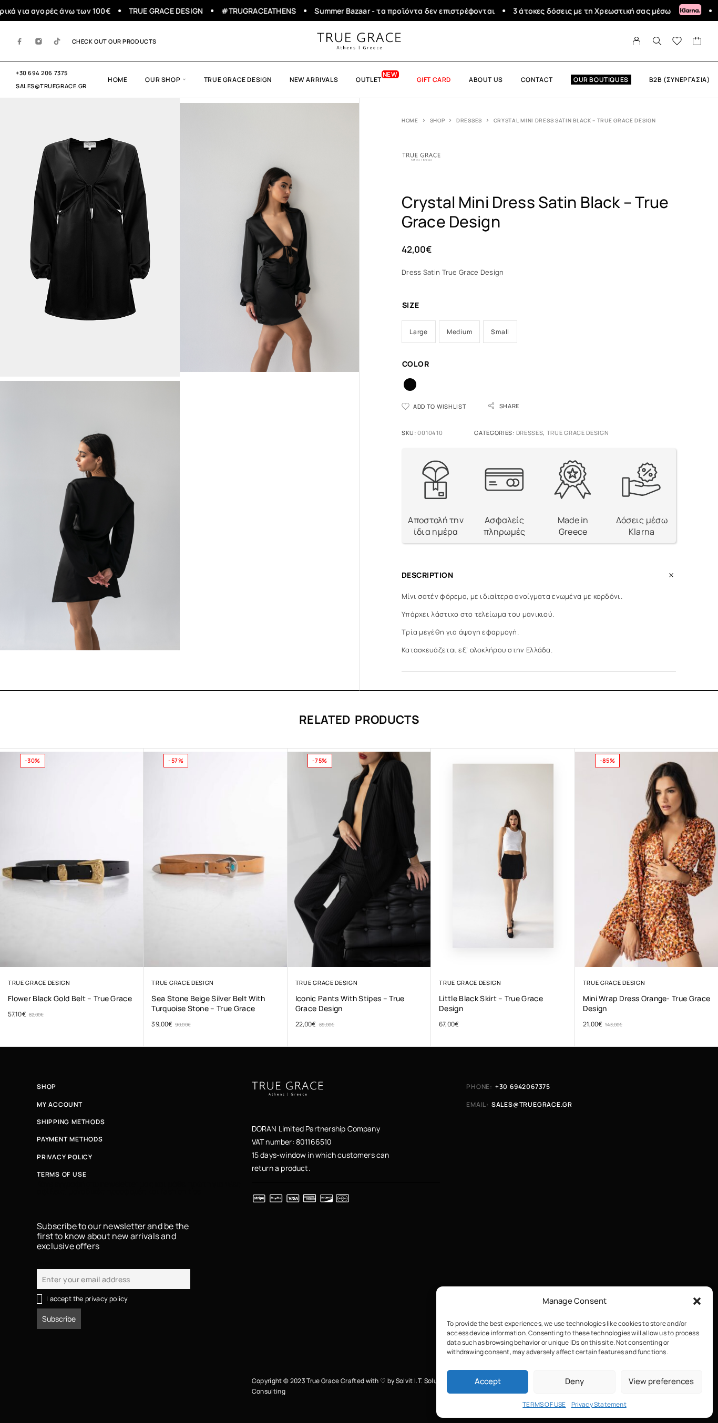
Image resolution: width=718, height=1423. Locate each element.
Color (415, 364)
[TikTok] (57, 41)
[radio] (418, 331)
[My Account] (637, 41)
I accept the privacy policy (87, 1298)
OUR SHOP (162, 79)
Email (45, 1263)
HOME (117, 79)
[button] (697, 1301)
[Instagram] (39, 41)
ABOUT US (486, 79)
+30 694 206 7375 (42, 73)
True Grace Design (238, 79)
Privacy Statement (599, 1404)
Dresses (469, 120)
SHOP (437, 120)
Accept (488, 1381)
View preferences (661, 1381)
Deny (574, 1381)
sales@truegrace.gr (51, 86)
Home (410, 120)
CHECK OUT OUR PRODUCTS (114, 41)
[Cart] (697, 42)
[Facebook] (20, 41)
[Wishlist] (677, 42)
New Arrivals (314, 79)
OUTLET (369, 79)
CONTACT (537, 79)
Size (410, 305)
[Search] (657, 41)
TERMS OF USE (544, 1404)
